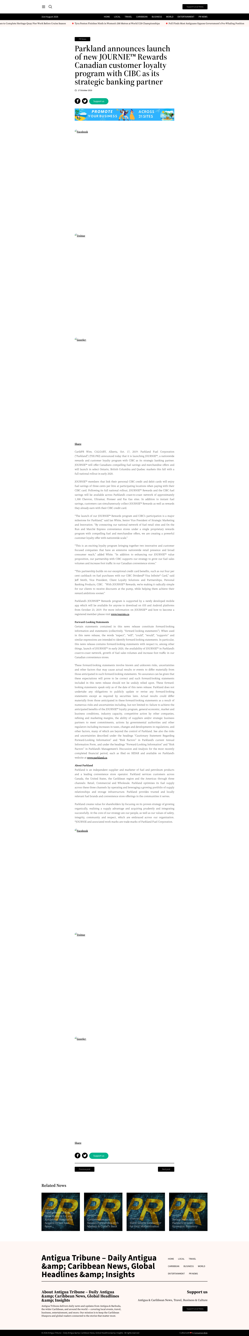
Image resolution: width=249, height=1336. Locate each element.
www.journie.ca (120, 614)
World (169, 16)
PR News (203, 16)
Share (78, 444)
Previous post (84, 1169)
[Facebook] (124, 179)
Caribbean (142, 16)
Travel (128, 16)
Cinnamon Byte (201, 1332)
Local (117, 16)
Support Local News (195, 6)
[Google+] (124, 387)
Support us (98, 101)
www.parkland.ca (97, 757)
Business (157, 16)
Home (107, 16)
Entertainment (186, 16)
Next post (166, 1169)
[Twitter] (124, 283)
